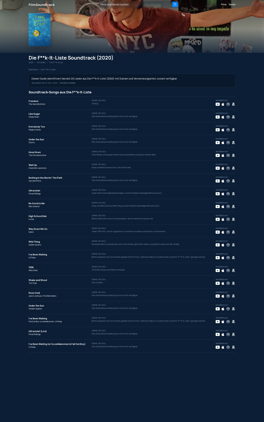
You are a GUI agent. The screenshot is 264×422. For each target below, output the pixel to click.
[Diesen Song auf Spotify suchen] (228, 104)
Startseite (33, 69)
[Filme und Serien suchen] (175, 4)
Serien (232, 4)
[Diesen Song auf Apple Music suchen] (223, 104)
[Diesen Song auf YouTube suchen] (218, 104)
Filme (223, 4)
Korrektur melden (67, 83)
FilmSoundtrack (43, 4)
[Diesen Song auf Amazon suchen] (233, 104)
